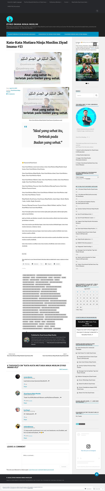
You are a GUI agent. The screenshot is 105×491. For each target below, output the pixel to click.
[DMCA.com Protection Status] (80, 424)
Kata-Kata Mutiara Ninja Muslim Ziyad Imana (36, 300)
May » (81, 309)
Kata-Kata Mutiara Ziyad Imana (54, 319)
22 (77, 304)
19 (90, 301)
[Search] (97, 10)
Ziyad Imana (57, 328)
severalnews (28, 377)
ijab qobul (57, 277)
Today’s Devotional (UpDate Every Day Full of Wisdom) (87, 265)
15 (77, 301)
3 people (30, 400)
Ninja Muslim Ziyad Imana (30, 323)
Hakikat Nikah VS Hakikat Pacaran (85, 76)
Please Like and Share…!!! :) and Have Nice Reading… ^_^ (87, 401)
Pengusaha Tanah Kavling (84, 246)
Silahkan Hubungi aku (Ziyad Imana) (76, 34)
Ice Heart (27, 410)
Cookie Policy (30, 488)
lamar (31, 321)
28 (97, 304)
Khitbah (25, 321)
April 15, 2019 (13, 88)
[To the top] (97, 474)
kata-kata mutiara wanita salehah (33, 314)
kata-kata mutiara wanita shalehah (55, 314)
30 (80, 307)
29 (77, 307)
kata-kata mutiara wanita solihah (33, 319)
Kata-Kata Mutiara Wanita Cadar (49, 312)
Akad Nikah (26, 277)
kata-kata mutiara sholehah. (31, 307)
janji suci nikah (34, 279)
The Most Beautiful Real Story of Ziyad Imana (35, 2)
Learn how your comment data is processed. (41, 470)
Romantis (40, 326)
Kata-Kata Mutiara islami (49, 289)
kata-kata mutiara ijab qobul (31, 289)
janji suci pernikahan (47, 279)
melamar (37, 321)
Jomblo (57, 279)
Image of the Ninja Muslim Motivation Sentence (87, 222)
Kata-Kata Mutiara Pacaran (58, 300)
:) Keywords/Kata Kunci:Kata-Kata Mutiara (49, 275)
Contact (66, 2)
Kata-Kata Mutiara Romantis (57, 305)
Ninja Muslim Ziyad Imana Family (79, 2)
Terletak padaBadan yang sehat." (32, 328)
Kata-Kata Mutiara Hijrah (53, 286)
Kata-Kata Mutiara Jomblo (48, 291)
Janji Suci (25, 279)
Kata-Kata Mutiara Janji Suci (31, 291)
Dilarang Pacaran (41, 277)
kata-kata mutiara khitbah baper (50, 293)
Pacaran (41, 323)
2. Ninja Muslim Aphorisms (83, 155)
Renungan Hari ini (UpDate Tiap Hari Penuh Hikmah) (86, 250)
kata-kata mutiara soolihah (48, 310)
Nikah (43, 321)
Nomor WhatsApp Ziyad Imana (87, 380)
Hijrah (50, 277)
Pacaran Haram (50, 323)
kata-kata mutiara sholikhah (50, 307)
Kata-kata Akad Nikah (42, 282)
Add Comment (63, 369)
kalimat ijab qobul (28, 282)
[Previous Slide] (79, 61)
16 (80, 301)
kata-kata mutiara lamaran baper (51, 296)
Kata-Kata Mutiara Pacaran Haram (33, 303)
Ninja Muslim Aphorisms (84, 239)
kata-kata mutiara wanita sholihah (33, 316)
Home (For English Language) (15, 2)
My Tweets (79, 416)
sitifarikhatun (28, 426)
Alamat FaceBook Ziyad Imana (87, 383)
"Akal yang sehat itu (29, 275)
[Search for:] (87, 95)
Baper (33, 277)
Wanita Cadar (48, 328)
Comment (63, 466)
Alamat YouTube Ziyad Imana (86, 392)
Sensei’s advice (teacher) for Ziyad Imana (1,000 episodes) (85, 258)
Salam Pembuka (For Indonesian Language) (21, 34)
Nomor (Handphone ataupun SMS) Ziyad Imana (87, 388)
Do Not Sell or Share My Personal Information (50, 480)
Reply (25, 386)
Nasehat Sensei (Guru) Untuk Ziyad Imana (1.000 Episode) (86, 232)
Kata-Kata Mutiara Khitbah (31, 293)
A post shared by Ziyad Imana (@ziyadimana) (88, 466)
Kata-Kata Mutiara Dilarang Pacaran (34, 286)
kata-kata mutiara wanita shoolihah (56, 316)
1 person (30, 435)
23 (80, 304)
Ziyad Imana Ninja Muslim (22, 24)
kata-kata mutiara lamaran (31, 296)
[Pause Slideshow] (95, 44)
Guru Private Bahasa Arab (84, 214)
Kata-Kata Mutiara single (30, 310)
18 (87, 301)
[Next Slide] (95, 61)
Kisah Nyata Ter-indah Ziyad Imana (49, 34)
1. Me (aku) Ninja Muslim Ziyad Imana (87, 189)
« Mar (77, 309)
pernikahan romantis (29, 326)
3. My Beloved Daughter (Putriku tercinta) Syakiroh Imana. (85, 202)
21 (97, 301)
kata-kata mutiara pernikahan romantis (35, 305)
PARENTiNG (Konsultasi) (14, 6)
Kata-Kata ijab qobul (56, 282)
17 (84, 301)
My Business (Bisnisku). (55, 2)
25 (87, 304)
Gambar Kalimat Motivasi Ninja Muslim (88, 208)
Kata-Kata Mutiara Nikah (30, 298)
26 (90, 304)
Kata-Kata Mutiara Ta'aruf (30, 312)
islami (64, 277)
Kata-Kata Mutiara (28, 284)
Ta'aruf (52, 326)
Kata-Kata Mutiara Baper (43, 284)
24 (84, 304)
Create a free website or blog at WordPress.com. (21, 480)
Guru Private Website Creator (85, 217)
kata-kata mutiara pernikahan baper (55, 303)
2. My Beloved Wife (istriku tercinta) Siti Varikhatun (86, 195)
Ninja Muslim (50, 321)
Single (47, 326)
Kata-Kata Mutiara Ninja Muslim (48, 298)
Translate (87, 178)
